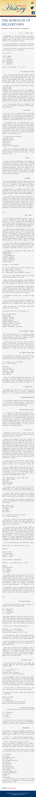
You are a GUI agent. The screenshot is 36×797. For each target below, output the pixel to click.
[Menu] (32, 3)
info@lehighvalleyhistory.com (18, 794)
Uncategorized (11, 788)
